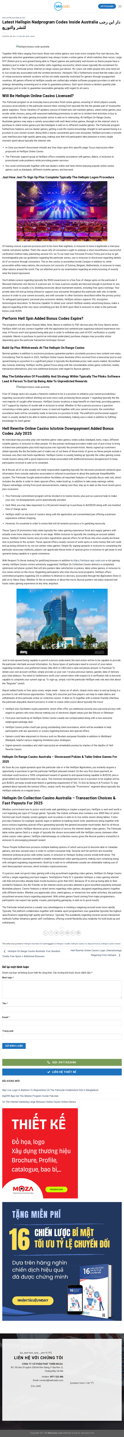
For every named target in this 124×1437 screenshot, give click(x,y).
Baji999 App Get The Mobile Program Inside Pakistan (30, 1096)
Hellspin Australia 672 (13, 18)
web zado (30, 36)
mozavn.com (87, 1433)
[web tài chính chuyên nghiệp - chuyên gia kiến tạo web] (62, 6)
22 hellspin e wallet (62, 944)
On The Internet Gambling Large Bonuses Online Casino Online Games (39, 1101)
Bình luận (8, 977)
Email (6, 1017)
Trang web (7, 1031)
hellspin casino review (110, 944)
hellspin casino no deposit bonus (85, 944)
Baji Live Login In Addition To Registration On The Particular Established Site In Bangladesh (50, 1090)
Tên (5, 1003)
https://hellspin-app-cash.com (89, 560)
